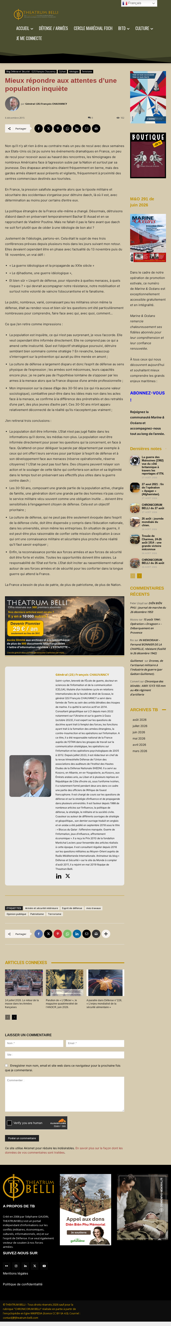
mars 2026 (140, 751)
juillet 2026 (140, 726)
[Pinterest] (58, 128)
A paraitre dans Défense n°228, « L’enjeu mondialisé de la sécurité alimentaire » (104, 1004)
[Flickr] (6, 1266)
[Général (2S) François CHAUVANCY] (13, 104)
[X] (48, 128)
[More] (106, 934)
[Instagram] (16, 1266)
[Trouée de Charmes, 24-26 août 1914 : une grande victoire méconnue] (135, 539)
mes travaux (93, 908)
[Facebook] (38, 128)
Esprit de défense (72, 908)
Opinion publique (16, 913)
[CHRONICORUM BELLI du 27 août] (135, 508)
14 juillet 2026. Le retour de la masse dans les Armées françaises (22, 1004)
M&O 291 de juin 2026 (142, 202)
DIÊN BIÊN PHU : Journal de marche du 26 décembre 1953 (148, 607)
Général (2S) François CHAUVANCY (46, 103)
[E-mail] (86, 128)
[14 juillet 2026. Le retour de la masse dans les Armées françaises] (24, 982)
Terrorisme (87, 71)
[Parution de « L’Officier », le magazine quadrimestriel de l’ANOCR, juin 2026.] (65, 982)
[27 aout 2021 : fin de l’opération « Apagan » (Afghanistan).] (135, 487)
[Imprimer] (96, 128)
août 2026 (140, 719)
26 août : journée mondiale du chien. (152, 522)
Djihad (62, 71)
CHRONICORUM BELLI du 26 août (153, 561)
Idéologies (73, 71)
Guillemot (136, 661)
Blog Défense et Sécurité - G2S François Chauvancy (30, 71)
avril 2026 (139, 744)
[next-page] (14, 1017)
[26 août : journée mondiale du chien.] (135, 522)
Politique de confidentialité (23, 1284)
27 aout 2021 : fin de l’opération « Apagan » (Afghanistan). (153, 489)
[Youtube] (44, 1266)
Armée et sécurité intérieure (41, 908)
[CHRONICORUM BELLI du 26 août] (135, 563)
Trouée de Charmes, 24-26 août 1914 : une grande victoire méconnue (152, 542)
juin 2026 (139, 732)
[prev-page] (7, 1017)
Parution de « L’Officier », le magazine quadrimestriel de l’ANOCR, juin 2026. (62, 1004)
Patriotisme (37, 913)
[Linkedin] (77, 128)
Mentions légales (15, 1273)
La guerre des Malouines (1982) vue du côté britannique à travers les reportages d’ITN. (153, 465)
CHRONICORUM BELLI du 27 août (153, 506)
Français (134, 3)
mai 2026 (139, 738)
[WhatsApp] (67, 128)
